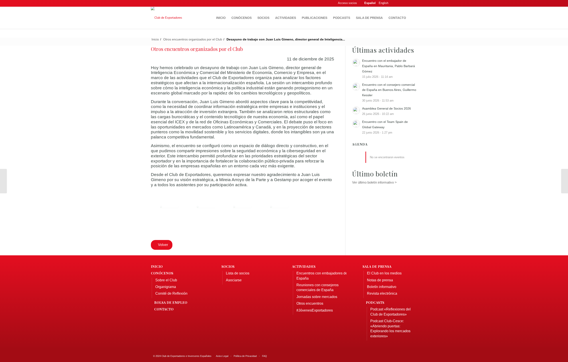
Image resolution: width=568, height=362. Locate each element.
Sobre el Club (166, 280)
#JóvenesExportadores (314, 310)
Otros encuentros (309, 303)
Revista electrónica (382, 293)
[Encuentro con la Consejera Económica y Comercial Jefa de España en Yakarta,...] (564, 181)
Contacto (164, 309)
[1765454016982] (205, 215)
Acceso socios (347, 3)
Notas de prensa (380, 280)
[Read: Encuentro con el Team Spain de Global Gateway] (356, 124)
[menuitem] (221, 18)
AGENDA (360, 144)
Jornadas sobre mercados (316, 297)
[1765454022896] (169, 215)
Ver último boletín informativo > (374, 182)
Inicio (157, 266)
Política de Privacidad (245, 356)
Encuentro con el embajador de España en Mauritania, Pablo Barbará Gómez (388, 66)
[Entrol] (3, 181)
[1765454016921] (279, 215)
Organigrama (165, 287)
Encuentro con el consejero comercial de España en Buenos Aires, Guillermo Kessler (389, 90)
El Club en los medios (384, 273)
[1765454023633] (242, 215)
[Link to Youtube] (413, 3)
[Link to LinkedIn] (407, 3)
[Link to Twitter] (400, 3)
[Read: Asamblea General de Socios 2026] (356, 110)
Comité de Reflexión (171, 293)
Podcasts (375, 302)
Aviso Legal (222, 356)
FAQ (264, 356)
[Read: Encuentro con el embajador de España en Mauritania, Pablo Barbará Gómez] (356, 63)
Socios (228, 266)
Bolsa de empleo (170, 302)
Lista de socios (237, 273)
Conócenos (162, 273)
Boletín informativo (381, 287)
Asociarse (234, 280)
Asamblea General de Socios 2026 (386, 108)
